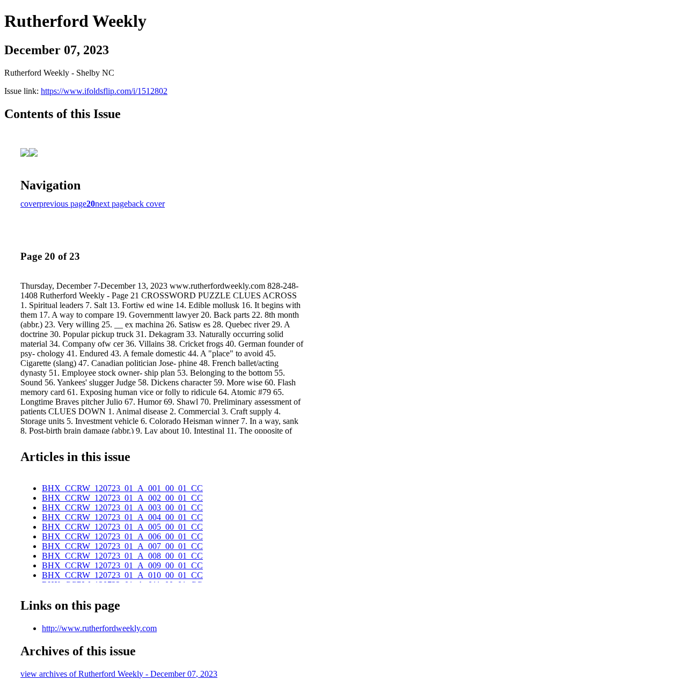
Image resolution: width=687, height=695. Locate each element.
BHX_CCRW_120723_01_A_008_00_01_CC (122, 555)
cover (29, 203)
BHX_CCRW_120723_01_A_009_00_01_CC (122, 565)
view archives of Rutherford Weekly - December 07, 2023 (118, 673)
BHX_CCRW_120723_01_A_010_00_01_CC (122, 575)
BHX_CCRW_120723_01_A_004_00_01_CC (122, 517)
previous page (62, 203)
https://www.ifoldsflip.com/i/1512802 (104, 91)
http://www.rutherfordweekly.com (99, 628)
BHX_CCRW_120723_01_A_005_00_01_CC (122, 526)
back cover (146, 203)
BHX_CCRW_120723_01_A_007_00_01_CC (122, 546)
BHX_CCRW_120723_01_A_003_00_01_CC (122, 507)
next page (111, 203)
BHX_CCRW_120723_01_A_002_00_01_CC (122, 497)
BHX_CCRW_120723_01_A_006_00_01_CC (122, 536)
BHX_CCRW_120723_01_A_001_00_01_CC (122, 488)
